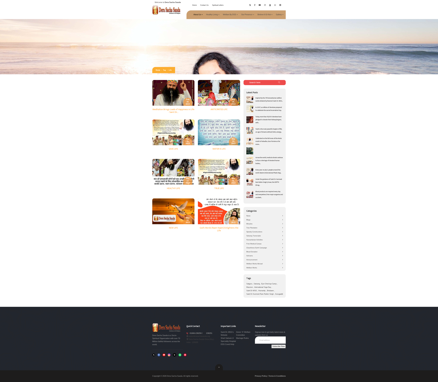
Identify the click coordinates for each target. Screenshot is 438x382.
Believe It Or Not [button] (264, 15)
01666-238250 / (196, 333)
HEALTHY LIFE (173, 188)
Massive (249, 287)
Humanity (262, 291)
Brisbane (270, 291)
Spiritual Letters (218, 5)
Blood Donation (251, 252)
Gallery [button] (279, 15)
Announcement (251, 260)
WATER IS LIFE (219, 149)
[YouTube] (164, 354)
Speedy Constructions (254, 232)
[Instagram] (169, 354)
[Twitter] (153, 354)
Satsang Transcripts (253, 236)
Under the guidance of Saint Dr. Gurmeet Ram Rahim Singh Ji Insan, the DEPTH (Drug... (269, 182)
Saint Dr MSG (251, 291)
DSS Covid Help (227, 344)
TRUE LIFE (219, 188)
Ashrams (249, 256)
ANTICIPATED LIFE (219, 109)
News (248, 216)
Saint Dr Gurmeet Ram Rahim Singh (260, 294)
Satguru (249, 284)
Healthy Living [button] (212, 15)
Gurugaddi (279, 294)
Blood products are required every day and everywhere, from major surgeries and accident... (269, 194)
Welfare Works (251, 268)
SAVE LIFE (173, 149)
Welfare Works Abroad (254, 264)
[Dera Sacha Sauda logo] (166, 327)
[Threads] (174, 355)
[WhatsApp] (180, 354)
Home (194, 5)
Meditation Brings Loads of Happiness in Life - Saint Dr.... (173, 110)
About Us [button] (197, 15)
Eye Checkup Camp (269, 284)
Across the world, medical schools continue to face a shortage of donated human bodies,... (269, 160)
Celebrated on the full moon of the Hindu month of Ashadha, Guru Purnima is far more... (269, 141)
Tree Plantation (251, 228)
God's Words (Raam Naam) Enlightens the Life (219, 229)
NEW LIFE (173, 228)
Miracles (249, 224)
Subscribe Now (278, 346)
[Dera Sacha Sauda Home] (166, 9)
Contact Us (204, 5)
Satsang (257, 284)
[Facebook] (158, 354)
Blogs (248, 220)
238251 (209, 333)
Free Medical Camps (253, 244)
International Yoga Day (262, 287)
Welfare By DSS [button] (229, 15)
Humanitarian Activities (254, 240)
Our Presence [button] (246, 15)
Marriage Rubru (242, 338)
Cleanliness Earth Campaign (256, 248)
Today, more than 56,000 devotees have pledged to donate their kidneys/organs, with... (269, 119)
